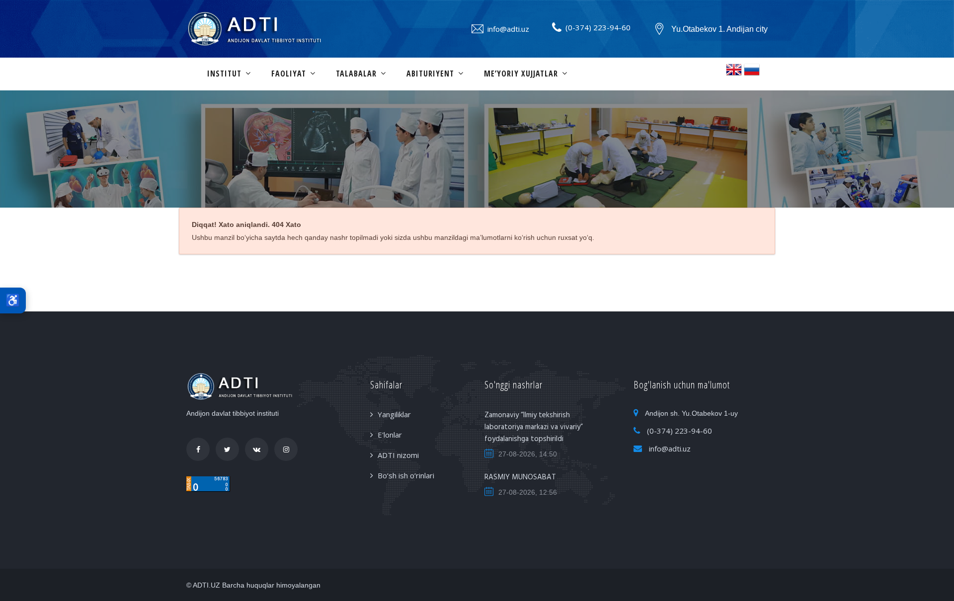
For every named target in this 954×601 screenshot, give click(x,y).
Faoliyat (288, 73)
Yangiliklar (394, 414)
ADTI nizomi (398, 455)
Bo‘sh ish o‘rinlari (406, 475)
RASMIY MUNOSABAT (520, 477)
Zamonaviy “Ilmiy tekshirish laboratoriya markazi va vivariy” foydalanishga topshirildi (533, 427)
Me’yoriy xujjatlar (521, 73)
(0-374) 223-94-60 (598, 27)
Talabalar (356, 73)
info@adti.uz (508, 29)
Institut (224, 73)
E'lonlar (390, 435)
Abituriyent (430, 73)
